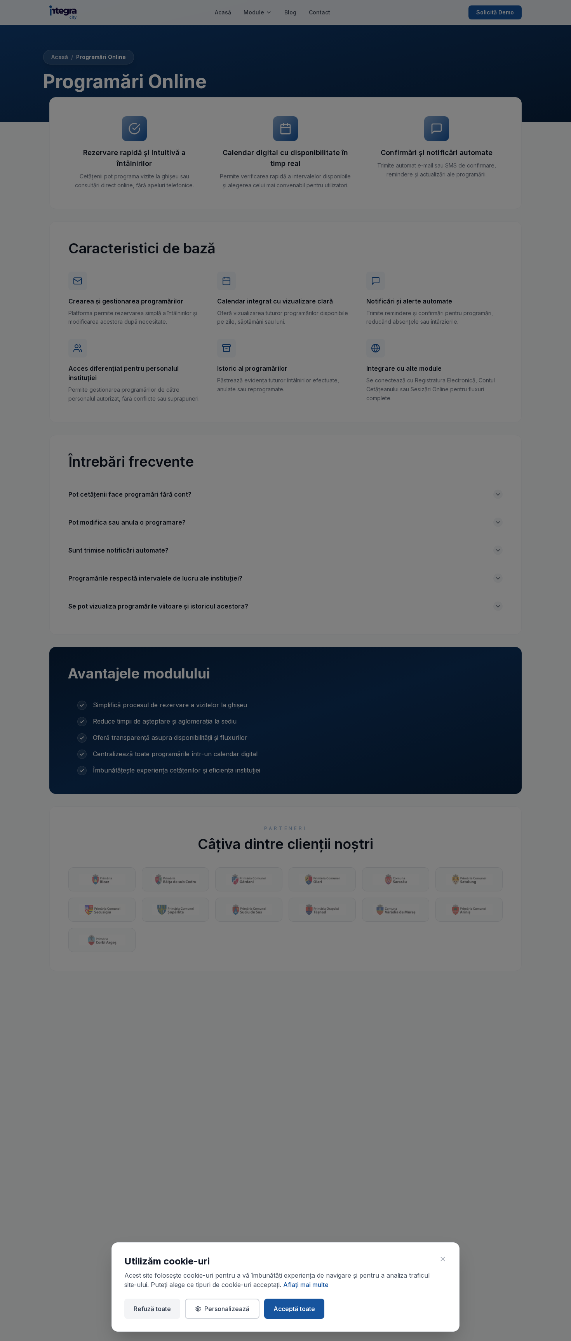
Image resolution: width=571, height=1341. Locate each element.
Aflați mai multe (306, 1285)
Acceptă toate (294, 1309)
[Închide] (443, 1259)
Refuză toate (152, 1309)
